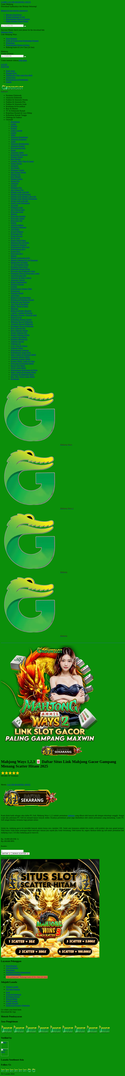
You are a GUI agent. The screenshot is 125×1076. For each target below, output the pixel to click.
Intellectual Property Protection (18, 1005)
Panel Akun (10, 71)
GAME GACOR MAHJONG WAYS (16, 2)
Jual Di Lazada (11, 1001)
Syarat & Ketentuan (13, 994)
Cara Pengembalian (13, 975)
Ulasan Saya (11, 77)
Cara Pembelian (12, 968)
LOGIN (4, 64)
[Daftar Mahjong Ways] (31, 808)
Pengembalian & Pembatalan (17, 80)
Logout (8, 82)
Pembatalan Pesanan (31, 41)
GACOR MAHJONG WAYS (18, 785)
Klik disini (23, 60)
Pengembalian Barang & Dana (17, 45)
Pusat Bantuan (11, 38)
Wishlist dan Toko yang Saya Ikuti (19, 75)
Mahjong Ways (7, 32)
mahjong (71, 815)
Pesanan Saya (11, 73)
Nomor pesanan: (7, 54)
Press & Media (11, 999)
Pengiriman (10, 43)
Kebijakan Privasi (13, 997)
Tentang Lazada (12, 987)
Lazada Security (12, 1003)
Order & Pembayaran (14, 41)
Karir (8, 992)
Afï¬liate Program (13, 989)
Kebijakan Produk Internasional (18, 972)
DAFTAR (5, 67)
